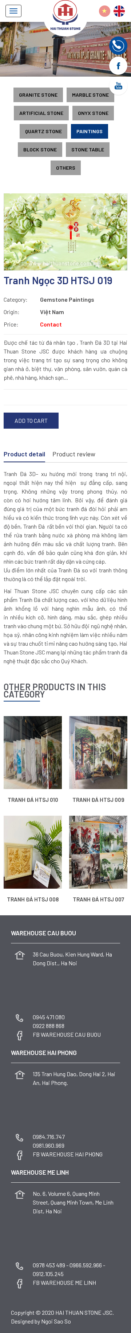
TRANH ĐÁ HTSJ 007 (98, 899)
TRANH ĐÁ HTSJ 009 (98, 799)
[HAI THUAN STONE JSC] (65, 14)
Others (65, 168)
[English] (119, 11)
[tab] (24, 454)
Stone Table (87, 149)
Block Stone (40, 149)
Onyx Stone (93, 113)
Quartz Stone (43, 131)
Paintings (89, 131)
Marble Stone (90, 95)
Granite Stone (38, 95)
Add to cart (31, 420)
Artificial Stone (41, 113)
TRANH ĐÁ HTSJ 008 (33, 899)
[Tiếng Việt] (104, 11)
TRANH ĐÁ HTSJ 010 (33, 799)
